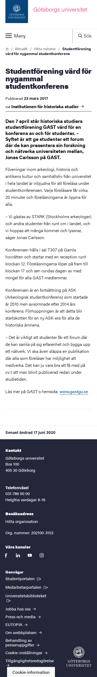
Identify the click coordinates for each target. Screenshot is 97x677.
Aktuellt (21, 48)
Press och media (21, 616)
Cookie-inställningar (24, 652)
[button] (36, 36)
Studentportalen (23, 578)
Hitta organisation (21, 521)
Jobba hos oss (18, 609)
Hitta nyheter (45, 48)
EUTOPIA (14, 624)
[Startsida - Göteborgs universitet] (79, 656)
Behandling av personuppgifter (20, 642)
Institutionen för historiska (45, 106)
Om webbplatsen (21, 632)
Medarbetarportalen (27, 587)
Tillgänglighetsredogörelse (29, 660)
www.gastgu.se (74, 391)
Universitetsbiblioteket (28, 595)
